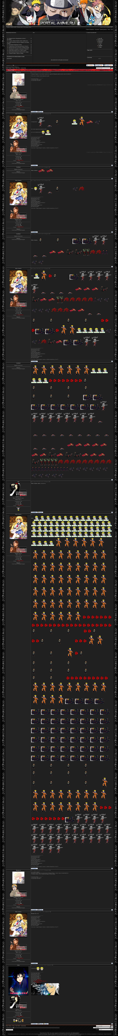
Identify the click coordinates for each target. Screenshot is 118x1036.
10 (50, 870)
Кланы (13, 1025)
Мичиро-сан (18, 72)
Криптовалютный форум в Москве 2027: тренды (18, 51)
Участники (97, 29)
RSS (111, 27)
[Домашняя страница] (40, 512)
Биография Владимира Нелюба (15, 44)
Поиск (109, 29)
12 (52, 965)
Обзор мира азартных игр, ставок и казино (17, 50)
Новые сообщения (90, 29)
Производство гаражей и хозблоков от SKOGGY (19, 49)
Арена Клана (23, 1025)
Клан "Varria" (18, 1025)
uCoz (11, 25)
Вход (30, 27)
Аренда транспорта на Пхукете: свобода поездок (19, 47)
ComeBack (18, 167)
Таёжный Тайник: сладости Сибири (16, 53)
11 (50, 911)
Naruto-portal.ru (76, 1033)
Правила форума (103, 29)
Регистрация (25, 27)
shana (18, 965)
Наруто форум (8, 1025)
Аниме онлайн (13, 27)
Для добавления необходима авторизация (59, 59)
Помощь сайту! (20, 27)
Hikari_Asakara (18, 113)
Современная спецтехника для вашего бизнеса (18, 46)
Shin (18, 481)
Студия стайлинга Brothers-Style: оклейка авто (18, 40)
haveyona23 (9, 58)
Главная (8, 27)
